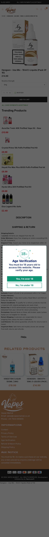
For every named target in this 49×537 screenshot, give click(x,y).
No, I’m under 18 (24, 285)
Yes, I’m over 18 (24, 278)
